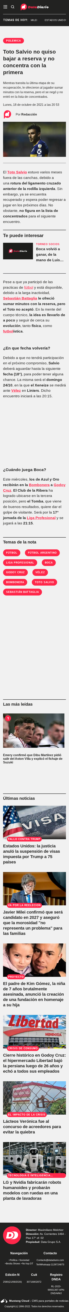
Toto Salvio (17, 172)
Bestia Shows (13, 1263)
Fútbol (11, 552)
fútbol (28, 287)
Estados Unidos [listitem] (52, 20)
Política (13, 1260)
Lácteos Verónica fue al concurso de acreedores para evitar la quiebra (32, 1126)
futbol (8, 331)
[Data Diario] (34, 7)
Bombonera (39, 485)
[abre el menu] (5, 7)
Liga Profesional (41, 518)
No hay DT (27, 1263)
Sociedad (24, 1260)
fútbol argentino (42, 552)
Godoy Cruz (15, 572)
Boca (49, 562)
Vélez (16, 391)
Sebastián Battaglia (20, 298)
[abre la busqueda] (13, 7)
